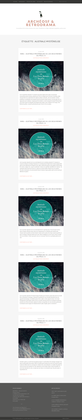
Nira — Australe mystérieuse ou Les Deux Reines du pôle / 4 (41, 122)
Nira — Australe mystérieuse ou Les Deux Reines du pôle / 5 (41, 54)
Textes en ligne (31, 1)
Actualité (40, 1)
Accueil (15, 1)
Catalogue (22, 1)
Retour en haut (66, 418)
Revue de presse (48, 1)
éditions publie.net (19, 418)
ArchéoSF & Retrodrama (41, 23)
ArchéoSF (15, 390)
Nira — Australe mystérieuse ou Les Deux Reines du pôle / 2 (41, 256)
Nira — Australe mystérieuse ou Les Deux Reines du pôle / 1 (41, 322)
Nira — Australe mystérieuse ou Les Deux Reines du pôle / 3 (41, 190)
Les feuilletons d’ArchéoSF (41, 57)
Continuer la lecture (26, 108)
